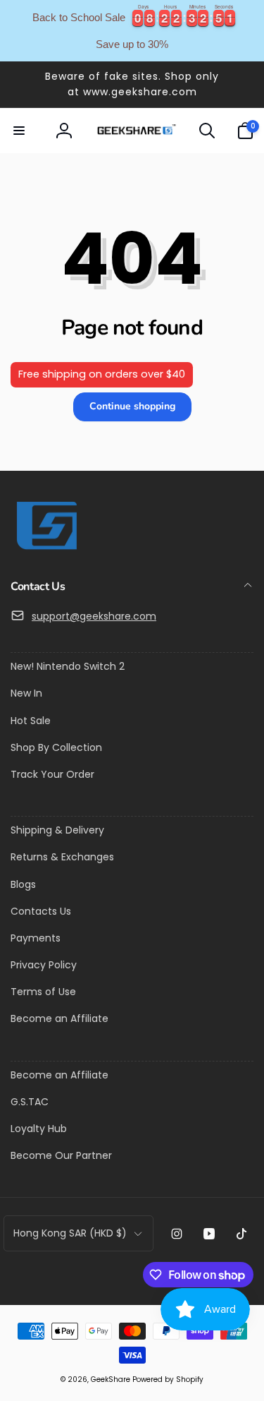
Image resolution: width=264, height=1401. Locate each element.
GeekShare (110, 1379)
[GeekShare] (46, 549)
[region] (132, 30)
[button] (19, 130)
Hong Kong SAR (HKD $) (70, 1233)
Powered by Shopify (167, 1379)
